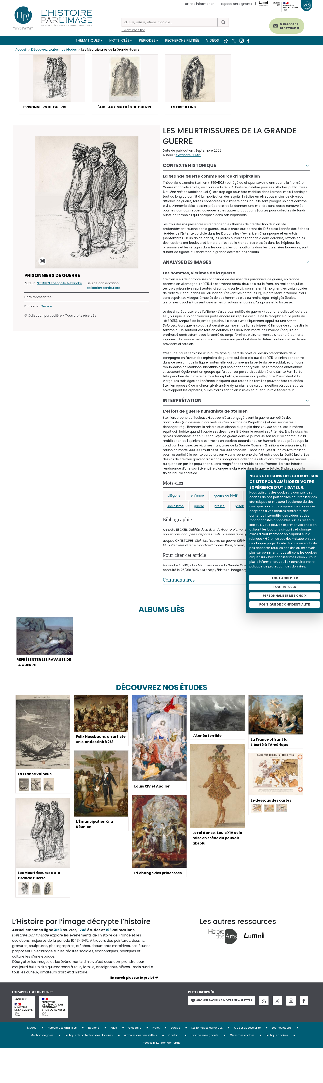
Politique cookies (277, 1035)
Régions (93, 1028)
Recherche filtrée (182, 40)
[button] (52, 84)
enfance (197, 495)
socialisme (175, 506)
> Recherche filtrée (133, 30)
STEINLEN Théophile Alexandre (59, 283)
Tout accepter (284, 578)
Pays (114, 1028)
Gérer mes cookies (242, 1035)
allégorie (173, 495)
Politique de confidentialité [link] (284, 604)
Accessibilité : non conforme (161, 1042)
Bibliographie (177, 519)
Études (31, 1028)
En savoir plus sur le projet (132, 977)
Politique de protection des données (89, 1035)
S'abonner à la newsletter (289, 26)
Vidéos (212, 40)
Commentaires (179, 580)
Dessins (46, 306)
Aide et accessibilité (247, 1028)
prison (239, 506)
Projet (156, 1028)
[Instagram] (291, 1001)
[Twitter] (277, 1000)
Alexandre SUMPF (188, 155)
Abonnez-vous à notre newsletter (224, 1000)
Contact (174, 1035)
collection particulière (103, 288)
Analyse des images (187, 262)
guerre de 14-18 (226, 495)
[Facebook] (304, 1000)
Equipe (175, 1028)
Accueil (21, 49)
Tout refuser (284, 587)
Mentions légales (42, 1035)
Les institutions (282, 1028)
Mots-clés (119, 40)
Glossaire (134, 1028)
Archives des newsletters (140, 1035)
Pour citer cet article (184, 555)
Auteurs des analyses (62, 1028)
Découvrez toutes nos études (54, 49)
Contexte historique (189, 165)
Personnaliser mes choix (285, 595)
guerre (199, 506)
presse (219, 506)
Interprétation (182, 400)
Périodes (147, 40)
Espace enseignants (236, 3)
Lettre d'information (199, 3)
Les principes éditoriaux (207, 1028)
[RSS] (264, 1000)
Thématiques (87, 40)
